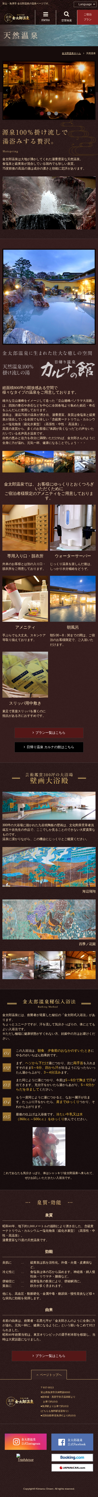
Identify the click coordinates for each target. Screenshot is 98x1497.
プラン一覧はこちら (50, 732)
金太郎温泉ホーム (71, 53)
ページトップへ (51, 1375)
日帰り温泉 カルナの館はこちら (50, 747)
